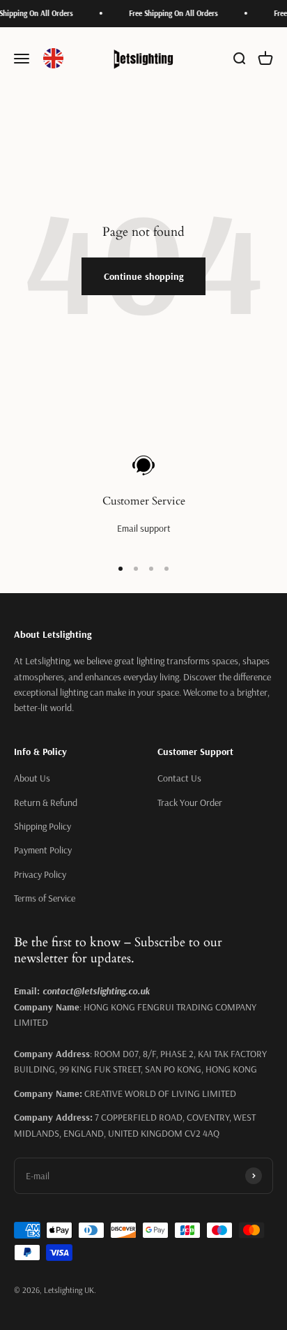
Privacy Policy (40, 874)
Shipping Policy (42, 826)
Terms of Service (44, 898)
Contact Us (179, 778)
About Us (32, 778)
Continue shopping (143, 276)
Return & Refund (45, 802)
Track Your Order (189, 802)
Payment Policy (43, 850)
